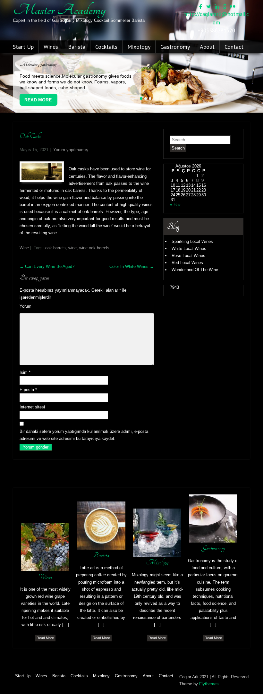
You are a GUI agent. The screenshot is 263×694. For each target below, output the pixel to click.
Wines (51, 46)
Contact (234, 46)
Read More (38, 99)
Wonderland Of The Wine (195, 269)
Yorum (25, 306)
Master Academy (59, 10)
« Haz (175, 204)
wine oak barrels (94, 247)
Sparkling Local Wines (192, 241)
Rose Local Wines (188, 255)
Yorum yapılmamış (70, 149)
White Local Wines (189, 248)
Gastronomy (175, 46)
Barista (76, 46)
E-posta (28, 389)
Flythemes (209, 683)
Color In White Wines (131, 266)
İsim (25, 372)
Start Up (23, 46)
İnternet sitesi (32, 407)
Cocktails (106, 46)
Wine (24, 247)
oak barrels (55, 247)
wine (72, 247)
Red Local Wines (187, 262)
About (207, 46)
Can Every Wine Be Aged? (47, 266)
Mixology (138, 46)
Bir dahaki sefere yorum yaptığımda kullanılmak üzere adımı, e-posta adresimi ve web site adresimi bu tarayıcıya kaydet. (84, 435)
